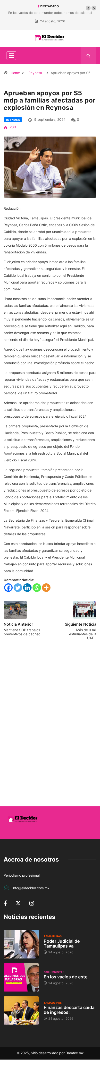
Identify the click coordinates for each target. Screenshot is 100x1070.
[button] (88, 8)
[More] (46, 587)
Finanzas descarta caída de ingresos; (69, 1010)
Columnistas (54, 972)
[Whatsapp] (37, 587)
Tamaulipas (53, 936)
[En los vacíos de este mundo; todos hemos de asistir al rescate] (21, 977)
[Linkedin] (27, 587)
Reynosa (35, 73)
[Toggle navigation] (11, 55)
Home (15, 73)
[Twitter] (18, 587)
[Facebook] (8, 587)
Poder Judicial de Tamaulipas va (62, 944)
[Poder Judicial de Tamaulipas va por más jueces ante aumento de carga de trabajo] (21, 944)
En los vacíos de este (66, 976)
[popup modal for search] (88, 55)
